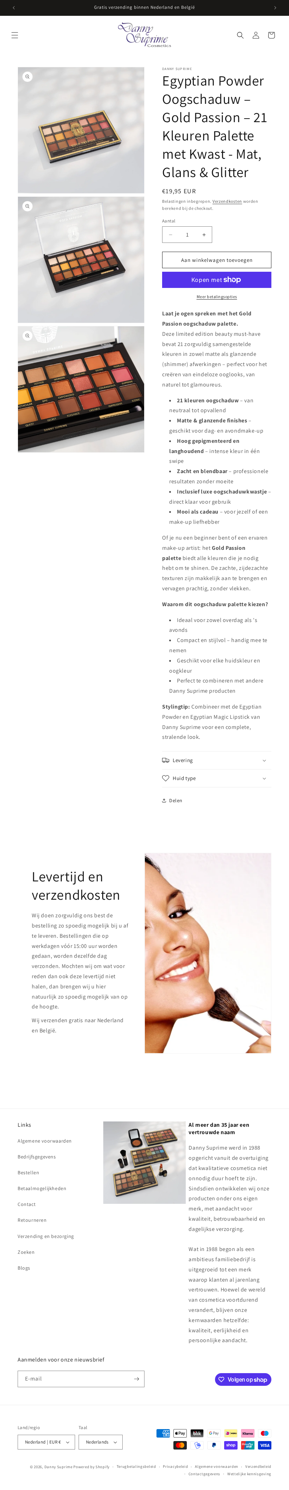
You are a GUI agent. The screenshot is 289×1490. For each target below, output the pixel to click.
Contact (27, 1204)
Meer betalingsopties (217, 296)
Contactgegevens (205, 1473)
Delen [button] (176, 800)
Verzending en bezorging (46, 1236)
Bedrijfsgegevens (37, 1156)
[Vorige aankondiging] (13, 7)
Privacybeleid (175, 1466)
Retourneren (32, 1220)
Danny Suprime (58, 1466)
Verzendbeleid (258, 1466)
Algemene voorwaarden (45, 1141)
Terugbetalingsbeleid (136, 1466)
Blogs (24, 1268)
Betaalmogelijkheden (42, 1188)
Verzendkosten (227, 201)
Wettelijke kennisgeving (249, 1473)
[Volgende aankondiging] (275, 7)
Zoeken (26, 1252)
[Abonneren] (136, 1379)
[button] (15, 35)
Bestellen (28, 1172)
